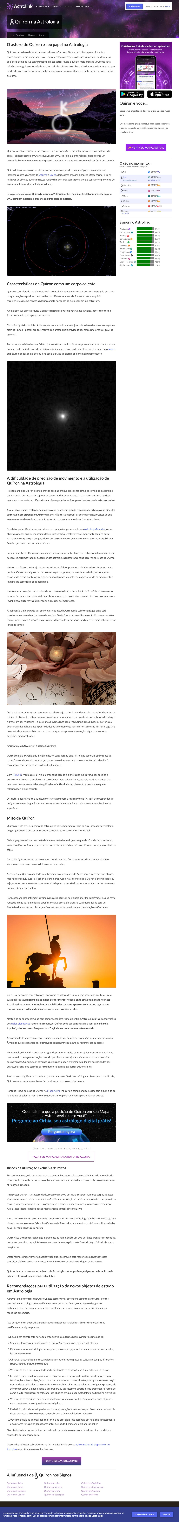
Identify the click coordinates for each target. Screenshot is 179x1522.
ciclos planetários (20, 1023)
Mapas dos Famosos (84, 6)
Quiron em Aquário (90, 1490)
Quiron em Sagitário (91, 1483)
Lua (124, 177)
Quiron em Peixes (89, 1494)
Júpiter (112, 349)
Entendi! (166, 1514)
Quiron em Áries (15, 1483)
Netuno (16, 774)
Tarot (55, 6)
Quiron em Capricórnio (92, 1487)
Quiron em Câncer (15, 1494)
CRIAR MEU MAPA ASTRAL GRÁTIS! (61, 1461)
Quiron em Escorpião (54, 1494)
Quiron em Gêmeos (16, 1490)
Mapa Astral (54, 1090)
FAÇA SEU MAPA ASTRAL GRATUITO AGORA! (61, 1156)
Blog (67, 6)
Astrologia (41, 6)
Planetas (32, 35)
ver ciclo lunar (154, 180)
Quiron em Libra (52, 1490)
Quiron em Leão (51, 1483)
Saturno (43, 174)
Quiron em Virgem (53, 1487)
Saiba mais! (97, 1515)
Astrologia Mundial (94, 529)
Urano (53, 174)
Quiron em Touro (15, 1487)
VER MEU (147, 147)
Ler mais (125, 213)
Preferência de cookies (144, 1514)
